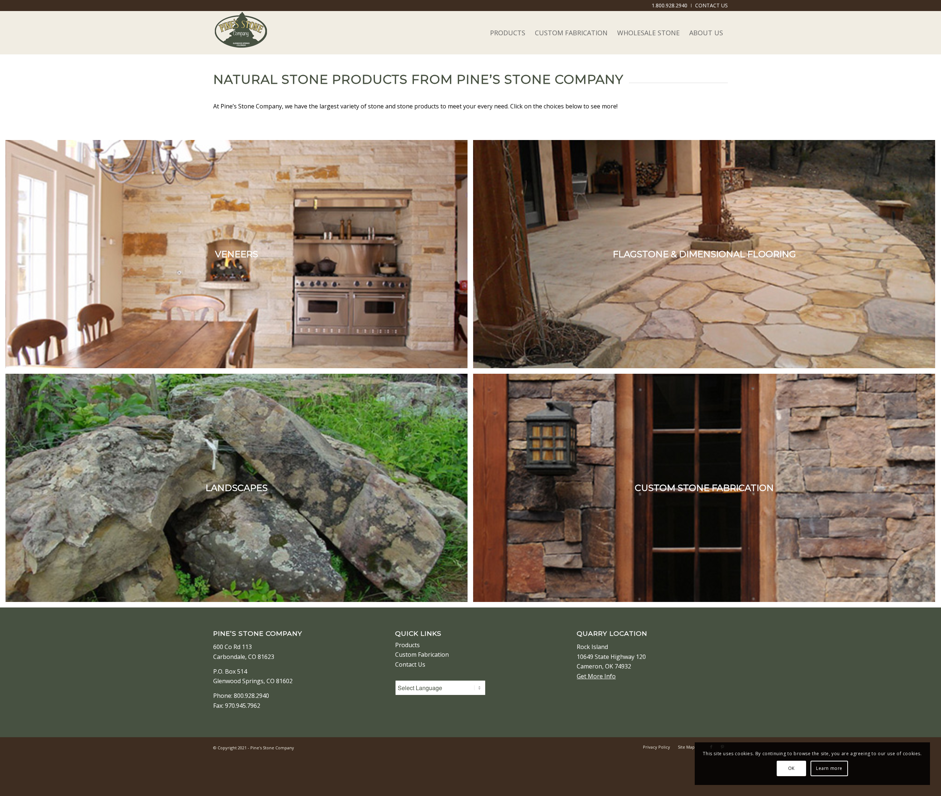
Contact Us (410, 664)
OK (791, 768)
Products (407, 645)
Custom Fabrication (422, 654)
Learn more (829, 768)
